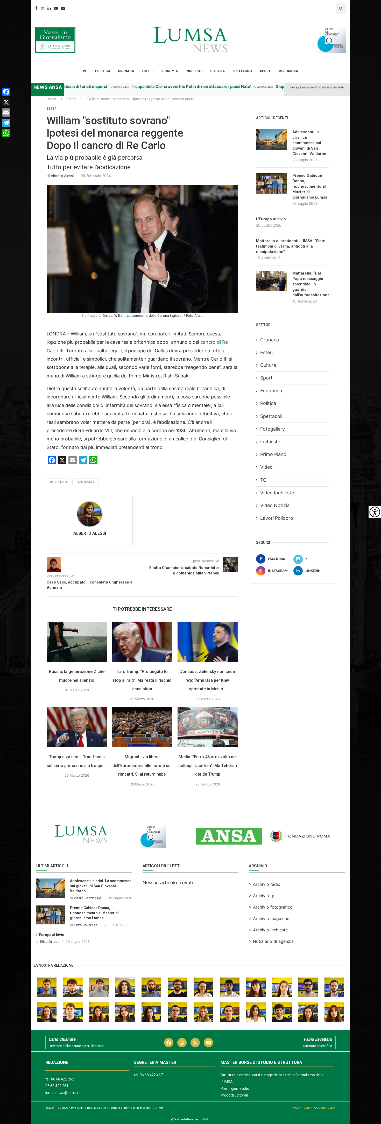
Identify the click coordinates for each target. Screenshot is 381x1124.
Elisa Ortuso (50, 941)
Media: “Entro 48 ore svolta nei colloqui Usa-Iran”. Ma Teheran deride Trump (207, 765)
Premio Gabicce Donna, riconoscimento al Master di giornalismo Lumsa (309, 186)
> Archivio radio (264, 884)
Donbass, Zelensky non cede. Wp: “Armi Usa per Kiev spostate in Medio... (208, 680)
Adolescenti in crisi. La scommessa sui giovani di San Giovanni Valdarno (309, 143)
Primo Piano (273, 454)
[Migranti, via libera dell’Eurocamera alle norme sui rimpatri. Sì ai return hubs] (142, 727)
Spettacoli (242, 71)
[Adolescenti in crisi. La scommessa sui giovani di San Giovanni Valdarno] (271, 139)
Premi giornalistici (235, 1088)
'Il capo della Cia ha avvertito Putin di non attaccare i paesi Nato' (166, 86)
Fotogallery (272, 429)
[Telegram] (6, 123)
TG (263, 480)
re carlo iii (58, 481)
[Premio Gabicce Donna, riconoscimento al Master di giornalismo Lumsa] (271, 183)
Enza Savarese (85, 925)
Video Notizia (275, 505)
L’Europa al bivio (271, 219)
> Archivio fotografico (271, 907)
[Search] (341, 8)
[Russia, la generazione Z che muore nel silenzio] (77, 642)
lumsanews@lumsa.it (63, 1093)
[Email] (63, 8)
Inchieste (194, 71)
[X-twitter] (195, 1042)
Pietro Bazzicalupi (88, 898)
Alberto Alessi (62, 175)
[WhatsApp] (6, 133)
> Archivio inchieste (268, 929)
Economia (169, 71)
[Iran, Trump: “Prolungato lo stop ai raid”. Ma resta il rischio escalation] (142, 642)
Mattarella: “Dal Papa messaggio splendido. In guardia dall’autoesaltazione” (310, 284)
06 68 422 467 (151, 1075)
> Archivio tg (261, 895)
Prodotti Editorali (234, 1095)
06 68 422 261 (56, 1086)
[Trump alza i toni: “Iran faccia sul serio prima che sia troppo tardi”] (77, 727)
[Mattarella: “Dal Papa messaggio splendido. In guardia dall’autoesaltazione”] (271, 281)
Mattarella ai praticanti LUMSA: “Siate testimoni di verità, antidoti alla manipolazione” (290, 246)
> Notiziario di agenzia (271, 941)
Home (51, 99)
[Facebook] (36, 8)
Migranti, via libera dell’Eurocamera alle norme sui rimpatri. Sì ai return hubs (142, 765)
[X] (6, 102)
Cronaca (126, 71)
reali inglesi (85, 481)
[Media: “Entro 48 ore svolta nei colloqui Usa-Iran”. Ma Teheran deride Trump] (208, 727)
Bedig (206, 1119)
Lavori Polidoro (276, 518)
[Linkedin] (49, 8)
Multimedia (288, 71)
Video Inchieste (277, 492)
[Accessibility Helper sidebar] (375, 512)
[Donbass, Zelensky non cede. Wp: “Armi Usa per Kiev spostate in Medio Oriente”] (208, 642)
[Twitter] (42, 8)
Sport (265, 71)
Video (266, 467)
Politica (102, 71)
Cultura (217, 71)
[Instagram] (182, 1042)
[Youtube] (56, 8)
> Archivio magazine (269, 918)
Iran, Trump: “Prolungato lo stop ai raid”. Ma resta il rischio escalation (142, 680)
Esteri (147, 71)
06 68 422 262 (62, 1079)
